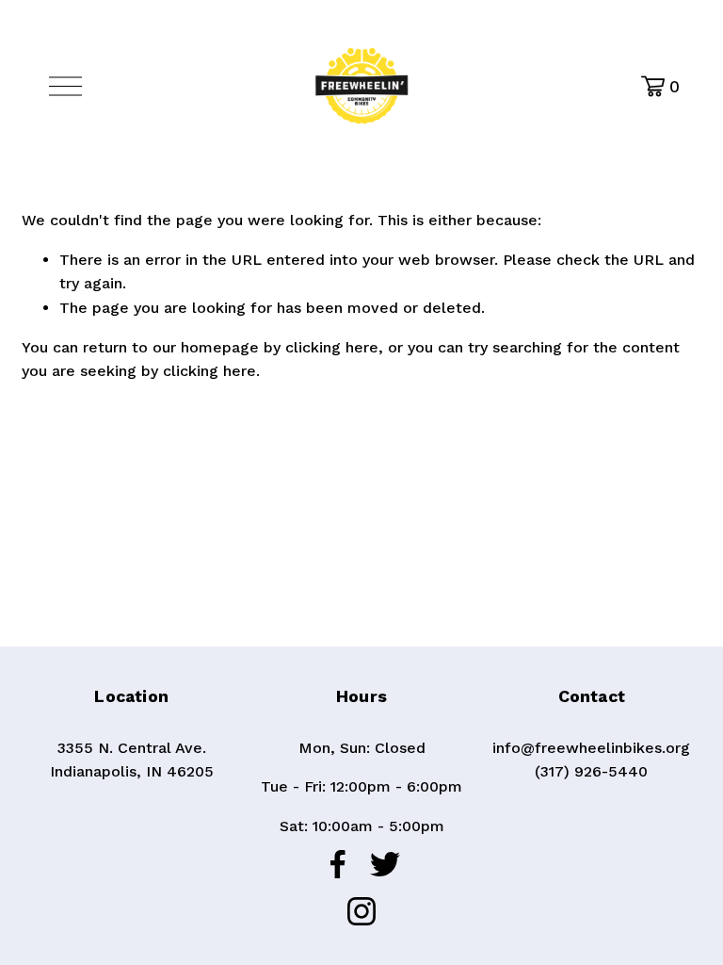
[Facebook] (338, 864)
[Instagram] (361, 911)
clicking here (331, 347)
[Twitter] (385, 864)
